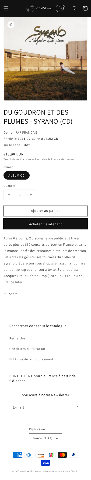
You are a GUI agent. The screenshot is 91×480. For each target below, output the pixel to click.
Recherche (17, 338)
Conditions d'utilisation (27, 349)
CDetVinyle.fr (26, 471)
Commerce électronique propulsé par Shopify (56, 471)
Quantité (9, 186)
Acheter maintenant (45, 224)
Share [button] (13, 294)
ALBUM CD (16, 175)
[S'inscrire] (76, 407)
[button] (6, 8)
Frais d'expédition (30, 159)
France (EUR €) (42, 438)
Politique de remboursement (31, 359)
